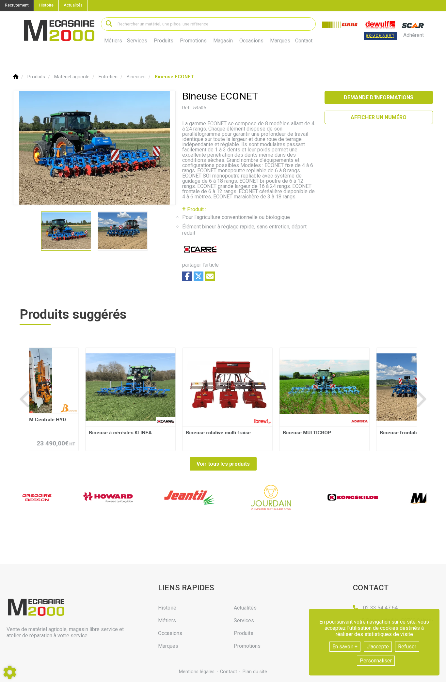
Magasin (223, 40)
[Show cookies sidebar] (9, 672)
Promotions (193, 40)
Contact (303, 40)
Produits (163, 41)
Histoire (46, 5)
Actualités (73, 5)
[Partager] (210, 276)
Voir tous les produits (223, 464)
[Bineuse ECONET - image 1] (66, 231)
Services (137, 41)
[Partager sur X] (198, 276)
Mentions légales (197, 671)
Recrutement (17, 5)
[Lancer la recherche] (109, 24)
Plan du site (255, 671)
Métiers (113, 41)
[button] (174, 77)
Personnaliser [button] (376, 661)
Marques (280, 40)
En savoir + (345, 646)
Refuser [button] (407, 646)
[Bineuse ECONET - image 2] (123, 231)
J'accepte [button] (378, 646)
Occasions (251, 40)
